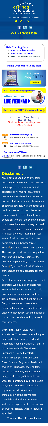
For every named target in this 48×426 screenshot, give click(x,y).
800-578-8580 (25, 125)
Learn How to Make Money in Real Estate (24, 118)
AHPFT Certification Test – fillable (25, 56)
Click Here (6, 156)
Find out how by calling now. (24, 122)
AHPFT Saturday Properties (22, 50)
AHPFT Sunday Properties (21, 53)
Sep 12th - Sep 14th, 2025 (20, 146)
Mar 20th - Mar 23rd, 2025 (19, 137)
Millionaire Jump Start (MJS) (20, 143)
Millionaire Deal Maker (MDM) (21, 135)
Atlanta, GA (34, 137)
